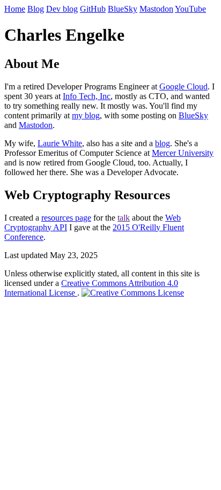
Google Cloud (183, 86)
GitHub (93, 8)
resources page (66, 217)
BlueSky (122, 8)
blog (162, 143)
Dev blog (62, 8)
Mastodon (156, 8)
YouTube (190, 8)
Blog (35, 8)
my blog (86, 115)
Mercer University (182, 152)
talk (123, 217)
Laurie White (60, 143)
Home (14, 8)
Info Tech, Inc (86, 96)
